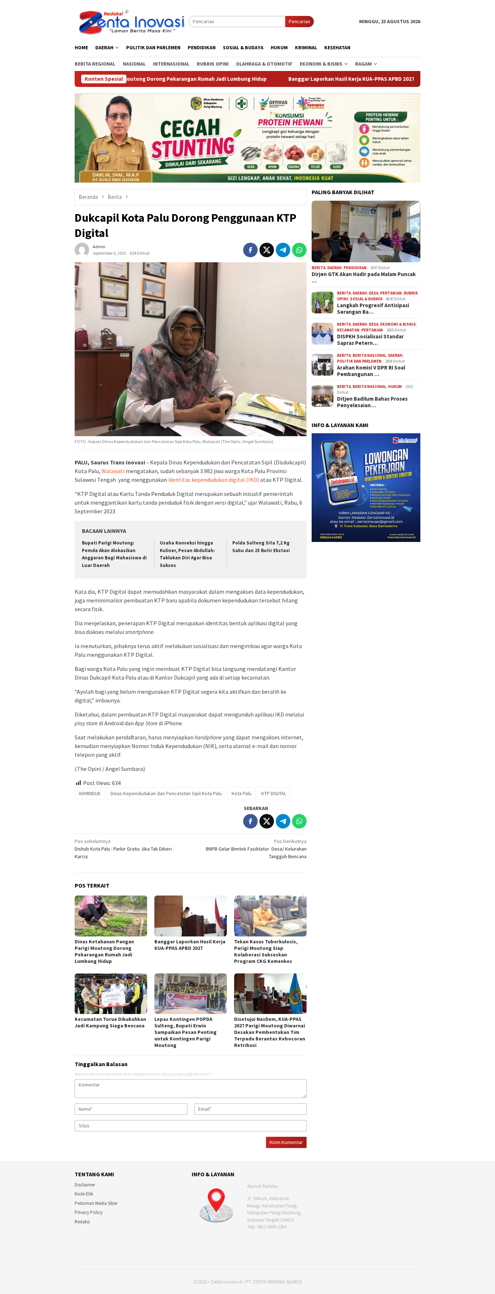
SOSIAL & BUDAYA (366, 298)
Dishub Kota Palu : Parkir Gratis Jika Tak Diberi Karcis (123, 849)
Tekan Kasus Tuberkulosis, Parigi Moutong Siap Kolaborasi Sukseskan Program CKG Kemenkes (266, 951)
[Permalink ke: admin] (82, 249)
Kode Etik (84, 1194)
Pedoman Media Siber (96, 1203)
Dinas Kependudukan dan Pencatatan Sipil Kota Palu (166, 793)
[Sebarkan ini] (250, 250)
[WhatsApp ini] (299, 250)
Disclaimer (85, 1185)
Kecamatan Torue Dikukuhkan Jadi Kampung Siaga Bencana (110, 1022)
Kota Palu (241, 793)
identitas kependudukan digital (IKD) (214, 479)
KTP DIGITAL (273, 793)
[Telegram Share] (283, 250)
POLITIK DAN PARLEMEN (359, 361)
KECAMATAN (348, 330)
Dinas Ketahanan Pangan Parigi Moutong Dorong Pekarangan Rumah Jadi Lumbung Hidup (104, 951)
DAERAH (334, 267)
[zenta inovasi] (132, 21)
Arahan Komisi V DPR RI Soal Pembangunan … (371, 370)
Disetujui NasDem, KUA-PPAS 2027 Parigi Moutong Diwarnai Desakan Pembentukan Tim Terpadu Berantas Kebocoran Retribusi (269, 1032)
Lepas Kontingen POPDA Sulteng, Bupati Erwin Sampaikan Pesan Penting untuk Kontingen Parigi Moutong (185, 1032)
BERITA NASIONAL (369, 355)
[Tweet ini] (266, 250)
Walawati (113, 471)
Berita (318, 267)
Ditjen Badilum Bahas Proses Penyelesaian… (372, 402)
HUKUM (395, 386)
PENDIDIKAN (355, 267)
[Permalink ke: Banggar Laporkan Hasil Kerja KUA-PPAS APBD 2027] (190, 916)
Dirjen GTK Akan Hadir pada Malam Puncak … (364, 277)
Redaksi (82, 1222)
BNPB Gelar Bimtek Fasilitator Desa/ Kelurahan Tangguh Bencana (256, 849)
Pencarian (299, 21)
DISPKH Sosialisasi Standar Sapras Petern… (370, 339)
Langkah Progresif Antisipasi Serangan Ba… (373, 308)
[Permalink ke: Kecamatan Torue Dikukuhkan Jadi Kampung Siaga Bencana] (111, 993)
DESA (373, 293)
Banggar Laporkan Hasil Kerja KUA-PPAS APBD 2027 (283, 79)
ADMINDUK (90, 793)
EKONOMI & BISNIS (398, 324)
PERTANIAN (391, 293)
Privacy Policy (89, 1212)
